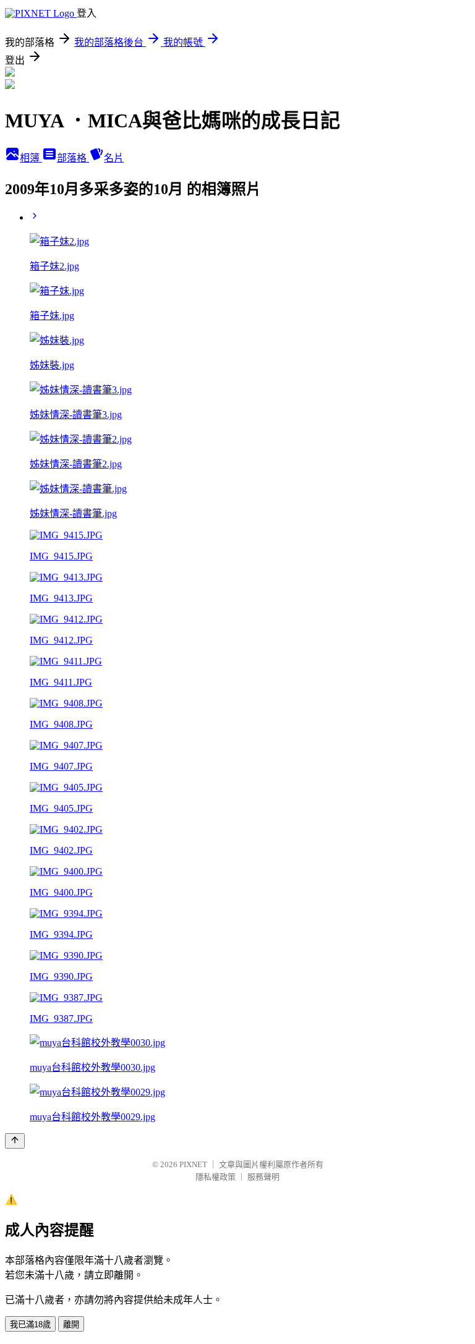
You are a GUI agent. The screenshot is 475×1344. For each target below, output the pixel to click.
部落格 (73, 158)
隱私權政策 (215, 1176)
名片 (114, 158)
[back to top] (15, 1141)
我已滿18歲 (30, 1324)
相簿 (31, 158)
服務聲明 (263, 1176)
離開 (71, 1324)
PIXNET (193, 1164)
